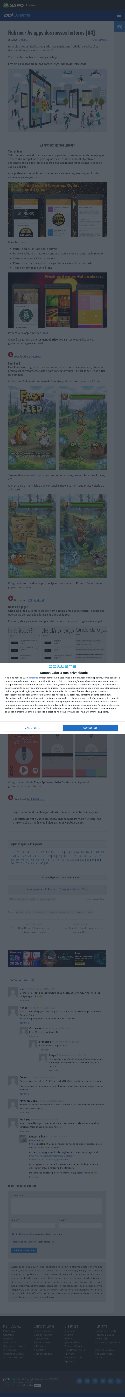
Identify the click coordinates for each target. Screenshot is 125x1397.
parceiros (33, 678)
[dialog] (62, 698)
